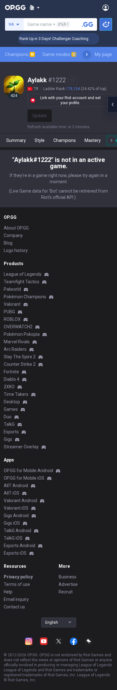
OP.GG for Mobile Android (28, 470)
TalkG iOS (13, 538)
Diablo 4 (11, 379)
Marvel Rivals (17, 341)
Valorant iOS (16, 508)
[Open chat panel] (112, 104)
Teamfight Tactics (21, 281)
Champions (19, 54)
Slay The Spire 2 (20, 356)
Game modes (58, 54)
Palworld (12, 289)
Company (13, 235)
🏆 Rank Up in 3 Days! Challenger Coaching (48, 39)
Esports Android (19, 545)
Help (8, 591)
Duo (8, 416)
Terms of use (17, 584)
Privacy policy (18, 576)
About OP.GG (16, 227)
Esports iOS (15, 553)
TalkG (9, 424)
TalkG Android (17, 530)
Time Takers (16, 394)
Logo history (16, 250)
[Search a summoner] (87, 24)
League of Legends (22, 274)
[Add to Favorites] (72, 80)
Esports (11, 431)
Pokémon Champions (25, 296)
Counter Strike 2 (20, 364)
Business (67, 576)
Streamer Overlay (21, 446)
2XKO (9, 386)
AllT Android (16, 485)
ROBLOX (12, 319)
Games (11, 409)
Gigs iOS (12, 523)
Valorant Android (20, 500)
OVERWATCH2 (18, 326)
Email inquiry (16, 599)
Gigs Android (16, 515)
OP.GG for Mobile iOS (24, 478)
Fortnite (11, 371)
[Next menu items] (86, 54)
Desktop (12, 401)
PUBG (9, 311)
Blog (8, 242)
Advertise (68, 584)
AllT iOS (11, 493)
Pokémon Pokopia (22, 334)
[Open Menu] (105, 7)
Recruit (66, 591)
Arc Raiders (15, 349)
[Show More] (34, 7)
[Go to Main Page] (15, 7)
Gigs (8, 439)
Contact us (14, 606)
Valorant (12, 304)
